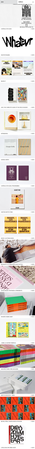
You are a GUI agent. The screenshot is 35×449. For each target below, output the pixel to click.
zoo (2, 2)
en (33, 2)
